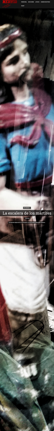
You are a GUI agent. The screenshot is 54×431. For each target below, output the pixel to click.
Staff (22, 5)
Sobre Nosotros (45, 2)
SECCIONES (31, 2)
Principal (24, 2)
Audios (37, 2)
